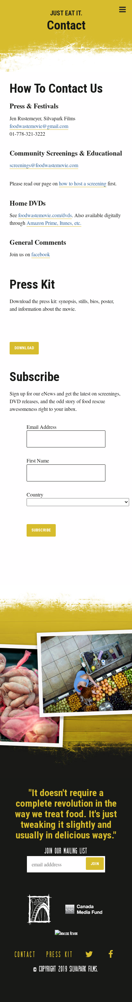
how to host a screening (82, 183)
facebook (40, 254)
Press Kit (59, 954)
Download (24, 347)
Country (35, 494)
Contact (25, 954)
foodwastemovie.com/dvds (45, 215)
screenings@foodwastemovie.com (44, 165)
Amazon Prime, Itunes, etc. (54, 222)
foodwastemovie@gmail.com (39, 126)
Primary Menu (122, 9)
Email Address (41, 426)
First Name (38, 460)
